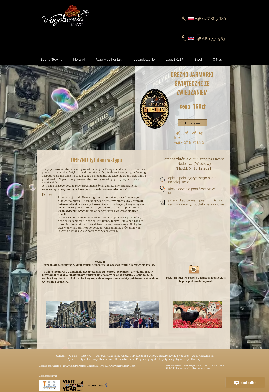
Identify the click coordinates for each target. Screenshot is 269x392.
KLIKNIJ (169, 368)
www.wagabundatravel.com (122, 365)
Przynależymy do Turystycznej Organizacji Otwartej (168, 359)
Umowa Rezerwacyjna (162, 355)
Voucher (184, 355)
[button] (201, 59)
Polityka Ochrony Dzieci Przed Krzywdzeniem (105, 359)
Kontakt (61, 355)
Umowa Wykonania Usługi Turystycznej (121, 355)
